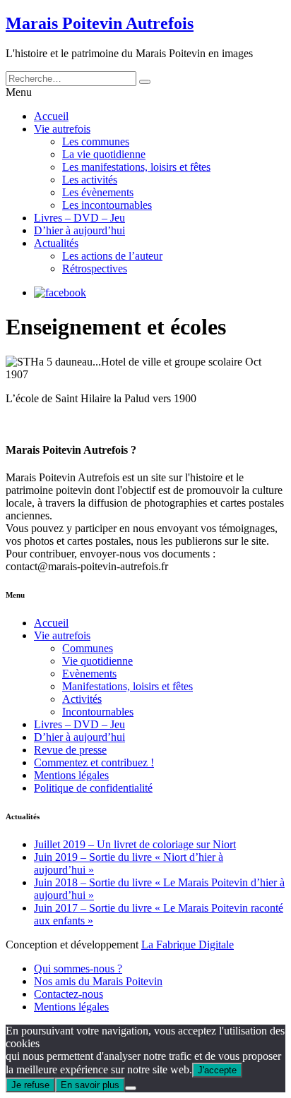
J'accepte (217, 1070)
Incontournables (97, 712)
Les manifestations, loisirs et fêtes (136, 167)
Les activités (89, 180)
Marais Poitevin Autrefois (100, 23)
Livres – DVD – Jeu (79, 218)
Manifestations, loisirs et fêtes (127, 686)
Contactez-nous (68, 994)
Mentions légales (71, 775)
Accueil (51, 116)
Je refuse (30, 1085)
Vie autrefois (62, 129)
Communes (87, 648)
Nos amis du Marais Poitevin (98, 981)
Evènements (89, 674)
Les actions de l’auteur (112, 256)
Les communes (95, 141)
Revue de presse (70, 750)
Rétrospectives (94, 268)
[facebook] (60, 292)
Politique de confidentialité (93, 788)
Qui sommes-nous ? (78, 969)
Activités (82, 699)
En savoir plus (90, 1085)
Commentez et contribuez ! (94, 762)
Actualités (56, 243)
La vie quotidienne (104, 154)
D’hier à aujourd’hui (79, 230)
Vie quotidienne (97, 661)
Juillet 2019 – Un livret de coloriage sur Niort (135, 844)
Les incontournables (107, 205)
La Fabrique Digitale (187, 945)
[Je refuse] (130, 1088)
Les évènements (97, 192)
